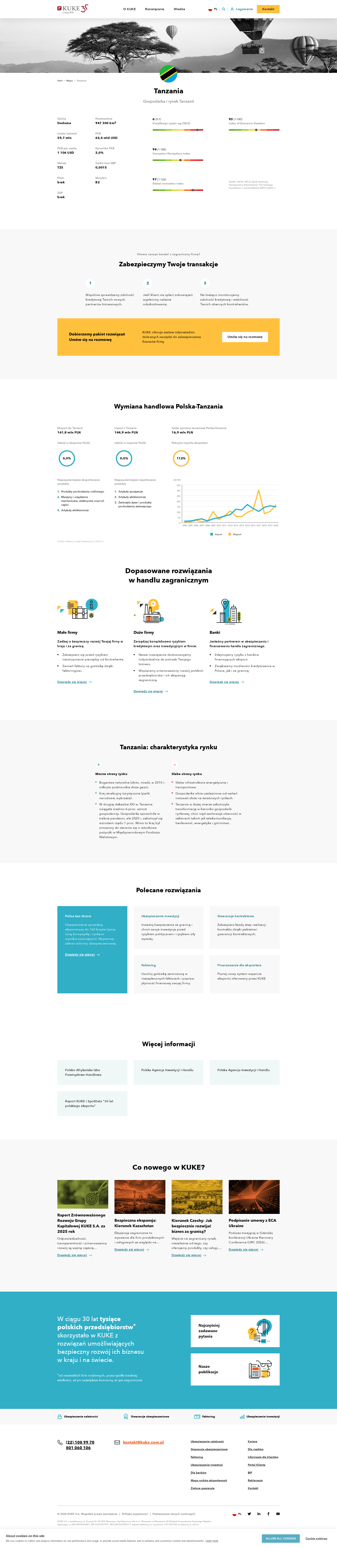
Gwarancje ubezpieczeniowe (209, 1449)
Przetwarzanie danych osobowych (174, 1514)
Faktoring (197, 1457)
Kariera (252, 1441)
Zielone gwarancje (203, 1488)
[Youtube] (278, 1513)
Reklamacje (255, 1480)
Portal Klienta (256, 1465)
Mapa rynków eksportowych (209, 1480)
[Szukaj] (223, 9)
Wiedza (179, 9)
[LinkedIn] (259, 1513)
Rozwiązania (154, 9)
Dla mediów (255, 1449)
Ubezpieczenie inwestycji (207, 1465)
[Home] (78, 9)
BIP (250, 1473)
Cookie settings (316, 1538)
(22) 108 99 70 (80, 1442)
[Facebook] (268, 1513)
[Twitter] (249, 1513)
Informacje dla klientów (263, 1457)
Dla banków (198, 1473)
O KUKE (129, 9)
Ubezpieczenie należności (207, 1441)
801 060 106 (78, 1447)
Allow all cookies (281, 1538)
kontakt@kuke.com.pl (143, 1442)
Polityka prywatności (135, 1514)
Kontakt (253, 1488)
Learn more (212, 1540)
